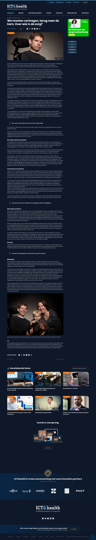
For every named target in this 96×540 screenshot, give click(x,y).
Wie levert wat (59, 2)
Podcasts (59, 13)
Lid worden (48, 448)
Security (72, 52)
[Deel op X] (30, 28)
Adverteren (18, 536)
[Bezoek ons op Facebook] (48, 518)
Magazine (10, 13)
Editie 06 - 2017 (17, 17)
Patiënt (72, 47)
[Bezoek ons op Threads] (43, 518)
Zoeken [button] (69, 2)
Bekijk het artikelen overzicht (79, 368)
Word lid (85, 2)
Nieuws (21, 13)
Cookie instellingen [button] (59, 536)
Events (49, 13)
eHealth (72, 41)
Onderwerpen (25, 536)
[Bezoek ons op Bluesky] (45, 518)
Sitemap (46, 536)
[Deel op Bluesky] (32, 28)
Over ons (52, 2)
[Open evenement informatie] (92, 536)
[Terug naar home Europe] (17, 7)
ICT (72, 44)
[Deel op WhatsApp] (39, 28)
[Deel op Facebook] (34, 28)
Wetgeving (72, 49)
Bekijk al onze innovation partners (48, 481)
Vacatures (85, 13)
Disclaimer (40, 536)
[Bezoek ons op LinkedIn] (50, 518)
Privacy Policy (33, 536)
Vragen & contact (10, 536)
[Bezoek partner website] (18, 491)
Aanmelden (74, 529)
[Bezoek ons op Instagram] (53, 518)
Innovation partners (35, 13)
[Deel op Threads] (27, 28)
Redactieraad (72, 13)
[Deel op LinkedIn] (37, 28)
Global (52, 536)
